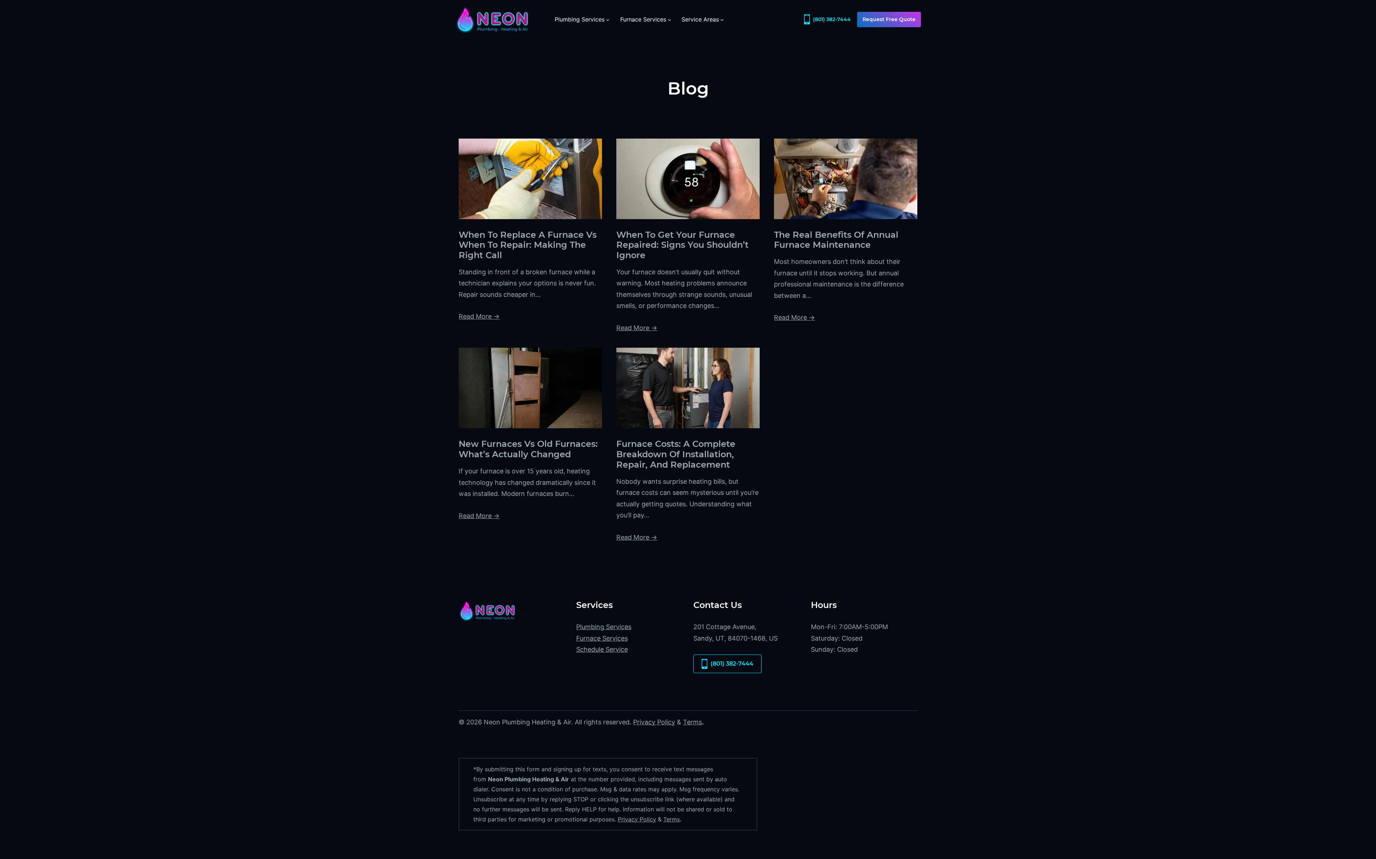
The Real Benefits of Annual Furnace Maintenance (836, 240)
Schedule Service (602, 649)
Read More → (479, 316)
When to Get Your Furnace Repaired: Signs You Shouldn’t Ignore (682, 245)
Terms (692, 722)
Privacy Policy (654, 722)
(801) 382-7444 (832, 19)
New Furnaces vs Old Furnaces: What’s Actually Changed (528, 449)
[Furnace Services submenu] (669, 19)
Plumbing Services (603, 627)
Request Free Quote (889, 19)
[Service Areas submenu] (722, 19)
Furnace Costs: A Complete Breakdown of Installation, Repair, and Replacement (675, 454)
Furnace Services (602, 638)
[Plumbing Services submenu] (608, 19)
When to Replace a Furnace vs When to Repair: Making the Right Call (528, 245)
